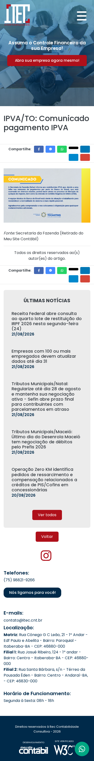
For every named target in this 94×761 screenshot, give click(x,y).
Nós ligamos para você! (32, 592)
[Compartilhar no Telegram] (73, 157)
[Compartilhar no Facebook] (39, 149)
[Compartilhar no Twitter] (73, 148)
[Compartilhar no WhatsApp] (62, 149)
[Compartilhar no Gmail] (85, 157)
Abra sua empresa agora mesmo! (47, 60)
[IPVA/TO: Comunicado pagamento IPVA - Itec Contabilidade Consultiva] (17, 14)
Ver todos (47, 515)
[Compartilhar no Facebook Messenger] (50, 149)
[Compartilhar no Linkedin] (85, 149)
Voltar (47, 536)
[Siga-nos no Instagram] (46, 559)
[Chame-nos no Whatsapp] (82, 749)
